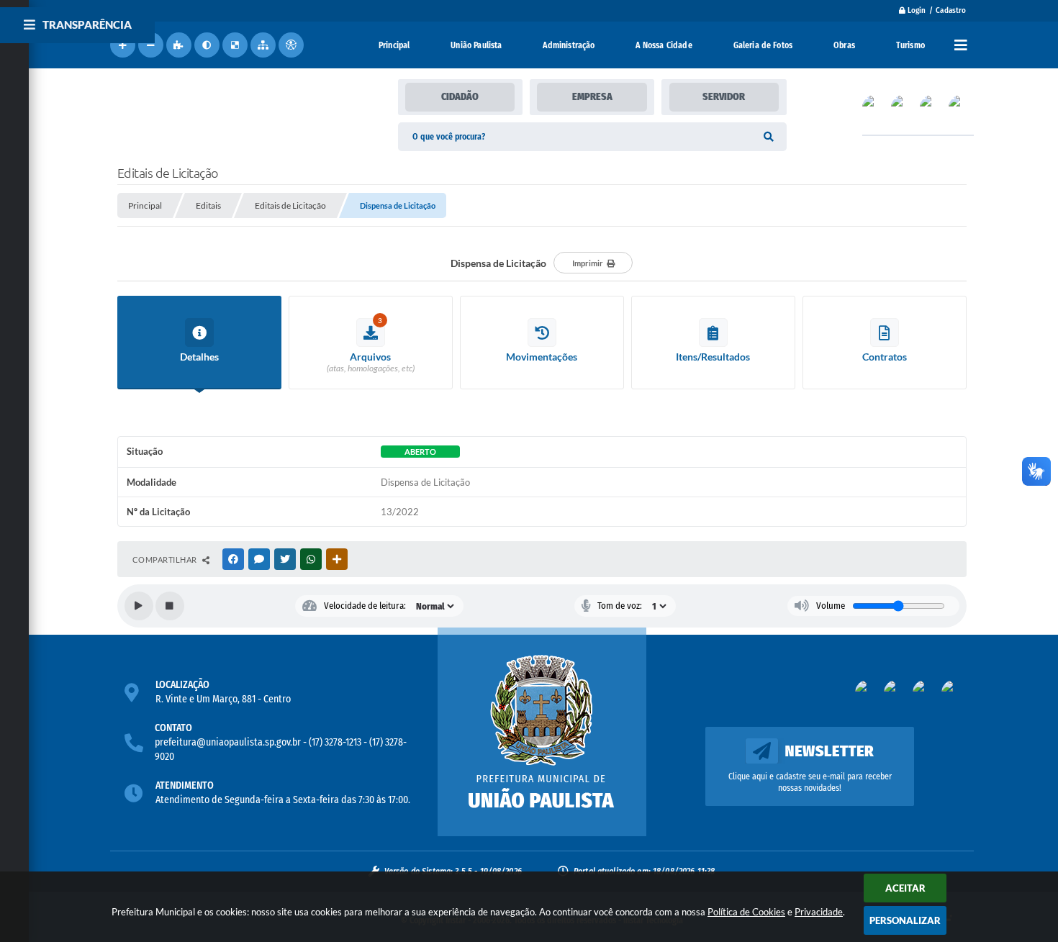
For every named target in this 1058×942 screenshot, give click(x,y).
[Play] (139, 606)
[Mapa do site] (263, 45)
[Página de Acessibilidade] (291, 45)
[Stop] (169, 606)
